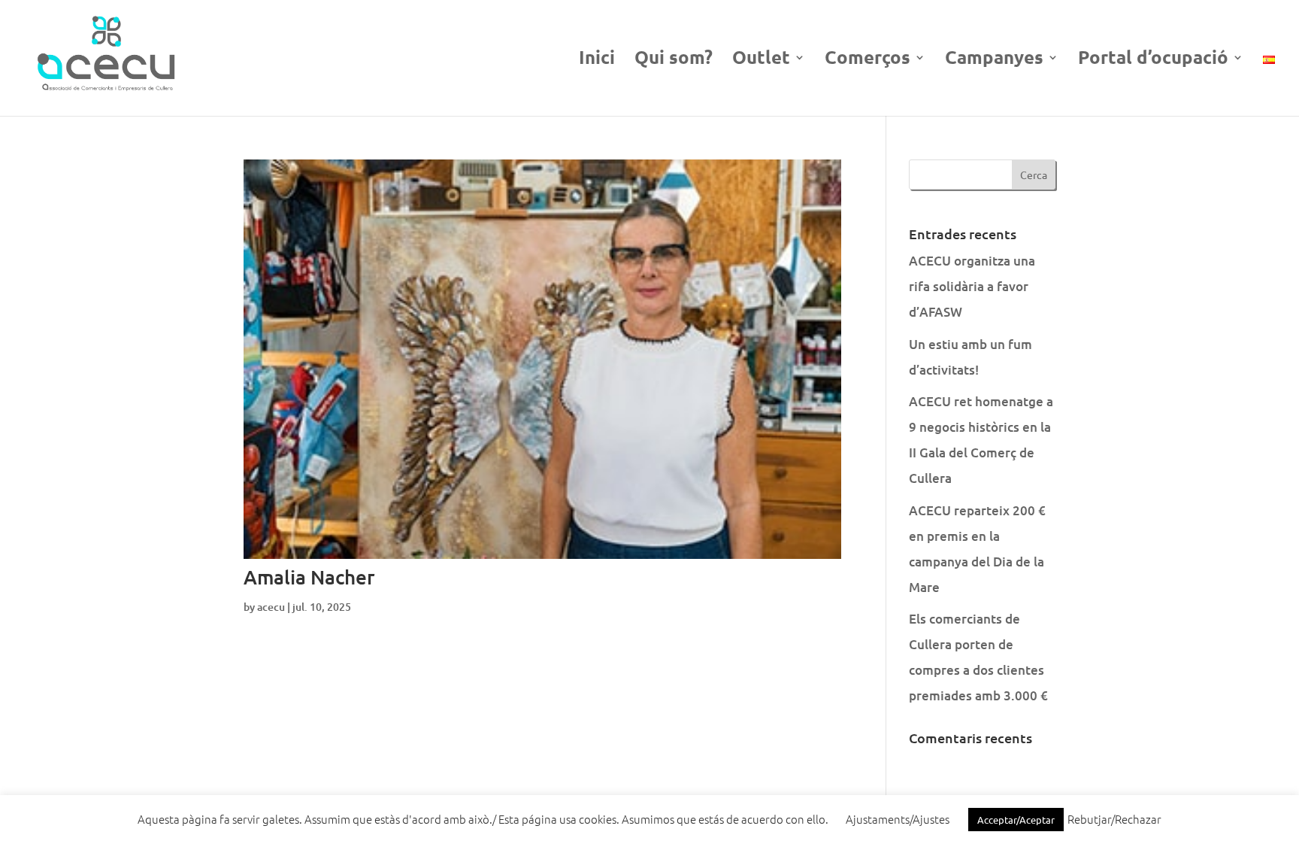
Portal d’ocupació (1153, 60)
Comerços (867, 60)
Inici (597, 60)
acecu (271, 607)
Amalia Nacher (309, 576)
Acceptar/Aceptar (1016, 819)
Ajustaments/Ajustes (897, 819)
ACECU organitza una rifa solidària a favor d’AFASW (972, 286)
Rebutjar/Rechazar (1114, 819)
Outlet (761, 60)
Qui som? (673, 60)
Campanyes (994, 60)
